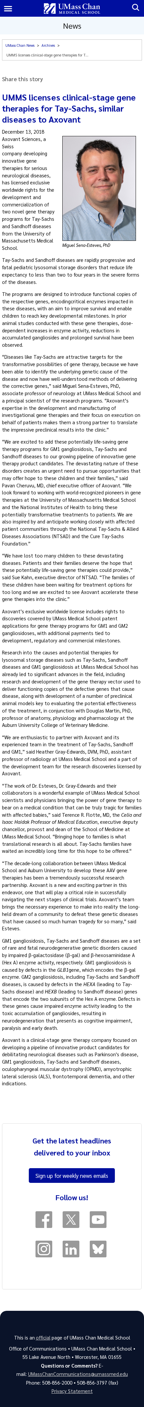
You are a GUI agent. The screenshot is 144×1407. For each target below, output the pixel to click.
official (43, 1338)
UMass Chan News (19, 45)
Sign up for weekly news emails (71, 1175)
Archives (48, 45)
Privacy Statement (72, 1391)
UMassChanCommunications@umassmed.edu (78, 1374)
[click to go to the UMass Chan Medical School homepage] (72, 8)
